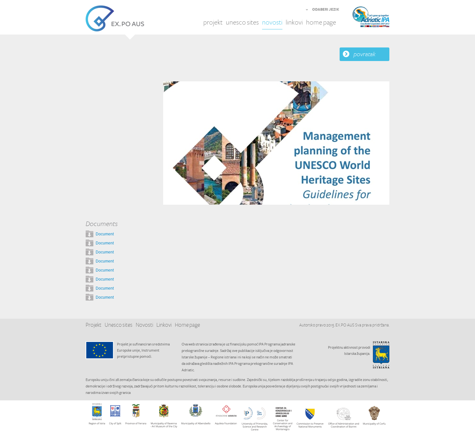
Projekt (93, 325)
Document (105, 234)
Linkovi (164, 325)
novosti (272, 22)
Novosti (144, 325)
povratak (364, 54)
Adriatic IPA (380, 18)
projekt (213, 22)
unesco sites (242, 22)
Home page (187, 325)
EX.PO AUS (115, 18)
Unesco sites (118, 325)
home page (321, 22)
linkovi (294, 22)
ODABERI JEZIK (325, 9)
